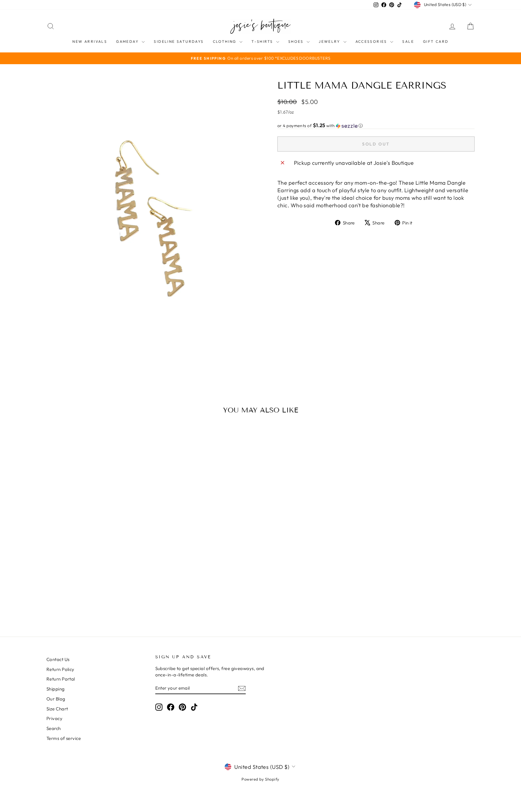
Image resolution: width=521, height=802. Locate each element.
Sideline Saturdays (179, 41)
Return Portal (60, 679)
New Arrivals (89, 41)
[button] (376, 126)
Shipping (55, 689)
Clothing (225, 41)
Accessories (372, 41)
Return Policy (60, 669)
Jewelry (330, 41)
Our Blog (55, 699)
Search (53, 728)
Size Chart (57, 709)
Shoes (296, 41)
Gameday (128, 41)
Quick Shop (97, 575)
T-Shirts (263, 41)
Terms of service (63, 738)
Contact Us (58, 659)
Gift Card (436, 41)
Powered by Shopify (260, 779)
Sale (408, 41)
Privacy (54, 718)
